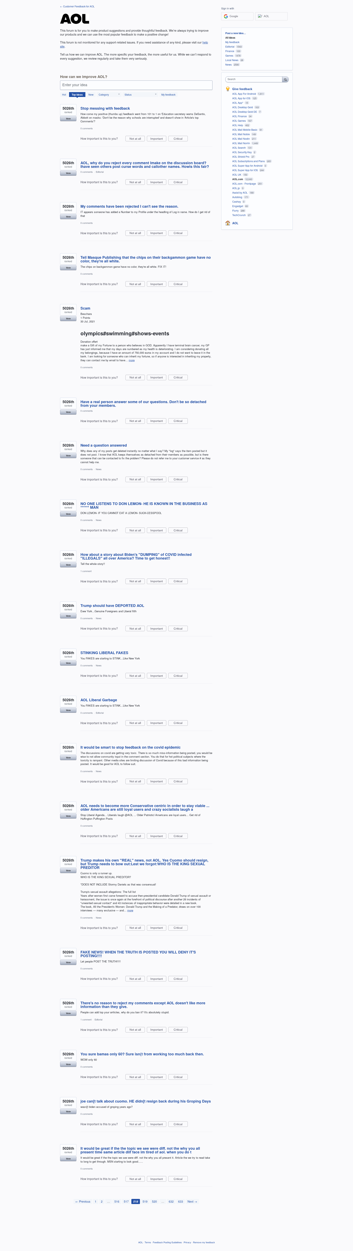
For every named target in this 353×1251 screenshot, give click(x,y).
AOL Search (239, 147)
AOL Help (238, 125)
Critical (181, 139)
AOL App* (238, 102)
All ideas (230, 37)
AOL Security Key (242, 152)
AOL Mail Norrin (241, 143)
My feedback (168, 94)
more (132, 360)
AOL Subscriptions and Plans (248, 161)
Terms (148, 1242)
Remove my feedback (204, 1242)
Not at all (137, 139)
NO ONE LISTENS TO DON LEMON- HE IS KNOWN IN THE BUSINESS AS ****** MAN (143, 505)
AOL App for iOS (241, 98)
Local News (231, 60)
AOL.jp (236, 188)
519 (145, 1201)
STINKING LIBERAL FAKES (104, 652)
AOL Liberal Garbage (98, 699)
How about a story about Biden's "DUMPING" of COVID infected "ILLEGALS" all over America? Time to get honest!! (136, 556)
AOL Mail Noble (241, 134)
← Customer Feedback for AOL (77, 6)
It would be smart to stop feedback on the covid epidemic (130, 747)
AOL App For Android (244, 93)
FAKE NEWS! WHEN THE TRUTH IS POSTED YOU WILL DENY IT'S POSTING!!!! (138, 953)
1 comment (86, 571)
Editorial (100, 171)
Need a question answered (103, 445)
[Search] (285, 79)
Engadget (238, 206)
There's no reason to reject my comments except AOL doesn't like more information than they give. (142, 1004)
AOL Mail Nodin (241, 138)
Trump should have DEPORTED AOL (112, 605)
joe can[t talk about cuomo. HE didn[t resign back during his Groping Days (145, 1101)
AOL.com (238, 179)
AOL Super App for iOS (245, 170)
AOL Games (239, 120)
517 (126, 1201)
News (99, 469)
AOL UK (237, 174)
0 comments (86, 128)
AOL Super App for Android (247, 165)
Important (158, 139)
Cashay (236, 201)
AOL (235, 223)
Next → (192, 1201)
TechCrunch (239, 215)
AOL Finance (239, 116)
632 (171, 1201)
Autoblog (237, 197)
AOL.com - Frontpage (244, 183)
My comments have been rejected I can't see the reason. (129, 206)
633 (180, 1201)
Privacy (187, 1242)
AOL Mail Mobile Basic (245, 129)
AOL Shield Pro (241, 156)
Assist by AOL (240, 192)
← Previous (82, 1201)
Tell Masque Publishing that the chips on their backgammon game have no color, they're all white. (145, 259)
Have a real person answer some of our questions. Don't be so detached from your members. (143, 403)
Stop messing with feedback (105, 108)
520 (154, 1201)
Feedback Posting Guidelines (167, 1242)
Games (229, 55)
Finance (229, 51)
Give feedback (242, 89)
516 (116, 1201)
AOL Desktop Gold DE (245, 111)
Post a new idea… (235, 33)
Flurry (235, 210)
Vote (68, 118)
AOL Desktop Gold (243, 107)
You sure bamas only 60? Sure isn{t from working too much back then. (142, 1054)
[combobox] (254, 79)
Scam (85, 308)
